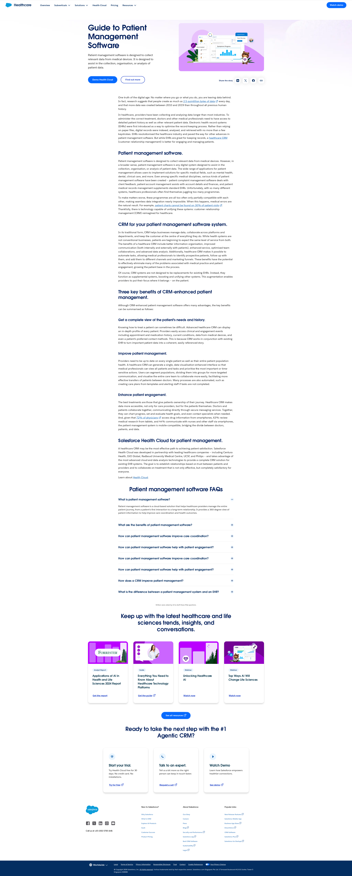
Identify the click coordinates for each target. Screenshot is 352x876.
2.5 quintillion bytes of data (199, 101)
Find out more (132, 79)
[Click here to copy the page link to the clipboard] (261, 80)
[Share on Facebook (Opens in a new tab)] (253, 80)
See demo (215, 784)
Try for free (114, 784)
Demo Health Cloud (102, 79)
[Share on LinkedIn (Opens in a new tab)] (237, 80)
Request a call (167, 784)
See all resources (174, 715)
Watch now (189, 695)
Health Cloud (140, 477)
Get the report (100, 695)
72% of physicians (147, 417)
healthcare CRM (218, 137)
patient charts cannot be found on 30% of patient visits (187, 205)
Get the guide (145, 695)
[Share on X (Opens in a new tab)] (245, 80)
